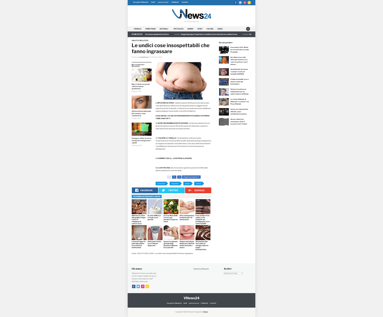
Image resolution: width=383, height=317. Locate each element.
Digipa (205, 312)
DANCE (220, 29)
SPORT (199, 29)
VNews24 (191, 298)
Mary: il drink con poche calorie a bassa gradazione (141, 86)
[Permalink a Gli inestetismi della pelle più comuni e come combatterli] (142, 103)
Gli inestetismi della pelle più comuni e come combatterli (141, 113)
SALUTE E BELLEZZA (140, 40)
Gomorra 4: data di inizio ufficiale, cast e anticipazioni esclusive (239, 111)
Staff (153, 2)
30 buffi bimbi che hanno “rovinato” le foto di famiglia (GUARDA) (239, 71)
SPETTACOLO (179, 29)
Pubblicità (175, 2)
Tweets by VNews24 (201, 269)
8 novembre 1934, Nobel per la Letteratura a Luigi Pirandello (239, 49)
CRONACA (137, 29)
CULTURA (210, 29)
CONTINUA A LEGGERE (182, 158)
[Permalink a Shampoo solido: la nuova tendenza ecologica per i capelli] (142, 130)
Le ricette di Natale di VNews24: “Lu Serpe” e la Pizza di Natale (239, 101)
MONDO (190, 29)
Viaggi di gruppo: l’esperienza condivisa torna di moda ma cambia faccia (194, 34)
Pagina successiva (190, 177)
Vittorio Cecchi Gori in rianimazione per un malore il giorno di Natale (239, 91)
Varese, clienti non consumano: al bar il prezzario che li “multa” (238, 121)
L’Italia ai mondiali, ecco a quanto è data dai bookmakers (239, 81)
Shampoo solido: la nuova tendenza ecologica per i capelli (141, 140)
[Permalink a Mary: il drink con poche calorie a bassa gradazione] (142, 76)
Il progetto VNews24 (140, 2)
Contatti (185, 2)
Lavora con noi (163, 2)
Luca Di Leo (143, 57)
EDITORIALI (164, 29)
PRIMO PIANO (150, 29)
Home (134, 253)
